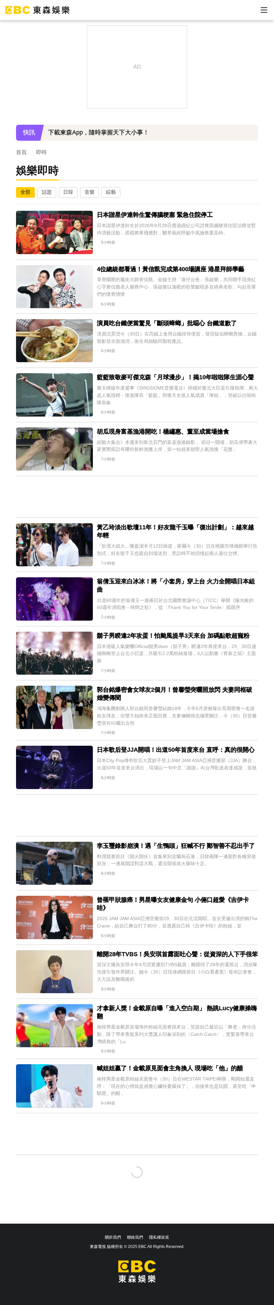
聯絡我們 (135, 1237)
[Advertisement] (137, 497)
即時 (41, 152)
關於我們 (113, 1237)
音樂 (90, 192)
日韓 (68, 192)
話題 (47, 192)
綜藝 (111, 192)
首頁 (21, 152)
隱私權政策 (159, 1237)
